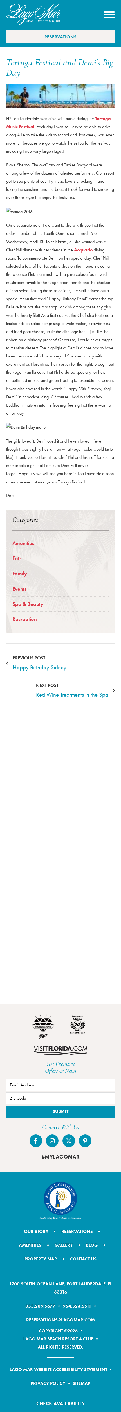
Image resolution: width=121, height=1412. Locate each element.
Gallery (64, 1245)
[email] (60, 1085)
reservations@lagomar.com (60, 1319)
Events (19, 589)
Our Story (36, 1231)
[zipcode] (60, 1098)
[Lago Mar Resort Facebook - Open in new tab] (36, 1140)
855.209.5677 (40, 1306)
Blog (92, 1245)
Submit (61, 1111)
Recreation (24, 619)
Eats (16, 558)
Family (19, 573)
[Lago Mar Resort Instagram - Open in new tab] (52, 1140)
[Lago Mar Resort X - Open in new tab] (68, 1140)
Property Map (40, 1259)
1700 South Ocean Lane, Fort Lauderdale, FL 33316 (60, 1288)
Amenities (23, 543)
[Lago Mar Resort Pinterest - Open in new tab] (85, 1140)
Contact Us (83, 1259)
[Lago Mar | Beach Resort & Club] (33, 14)
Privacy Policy (48, 1383)
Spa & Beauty (27, 604)
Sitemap (81, 1383)
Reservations (60, 37)
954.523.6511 (77, 1306)
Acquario (83, 250)
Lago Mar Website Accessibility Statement (58, 1369)
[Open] (109, 14)
